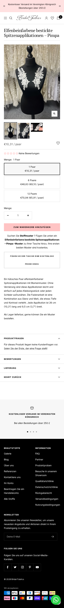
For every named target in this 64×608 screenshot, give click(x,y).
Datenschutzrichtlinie (46, 487)
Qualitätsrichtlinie (44, 481)
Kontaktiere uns (12, 477)
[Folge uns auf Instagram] (22, 567)
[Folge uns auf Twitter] (15, 567)
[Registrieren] (52, 536)
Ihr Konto (8, 483)
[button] (11, 153)
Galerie (7, 453)
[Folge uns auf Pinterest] (29, 567)
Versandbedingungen (46, 498)
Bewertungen (12, 359)
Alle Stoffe (9, 498)
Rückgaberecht (43, 493)
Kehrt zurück (12, 377)
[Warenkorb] (58, 18)
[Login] (46, 18)
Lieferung (10, 368)
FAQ (37, 453)
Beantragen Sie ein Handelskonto (14, 491)
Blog (6, 459)
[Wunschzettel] (52, 18)
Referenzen (10, 471)
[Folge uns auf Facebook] (7, 567)
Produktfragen (14, 338)
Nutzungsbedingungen (47, 504)
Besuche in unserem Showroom (46, 473)
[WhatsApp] (56, 600)
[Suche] (10, 18)
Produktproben (43, 465)
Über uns (9, 465)
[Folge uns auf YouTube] (37, 567)
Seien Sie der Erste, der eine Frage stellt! (25, 348)
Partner (39, 459)
